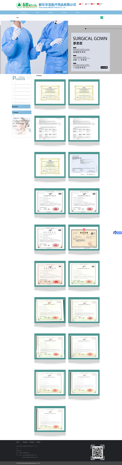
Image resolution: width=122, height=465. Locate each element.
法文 (94, 4)
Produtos (64, 12)
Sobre (37, 12)
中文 (83, 4)
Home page (24, 12)
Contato (77, 12)
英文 (88, 4)
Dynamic (50, 12)
